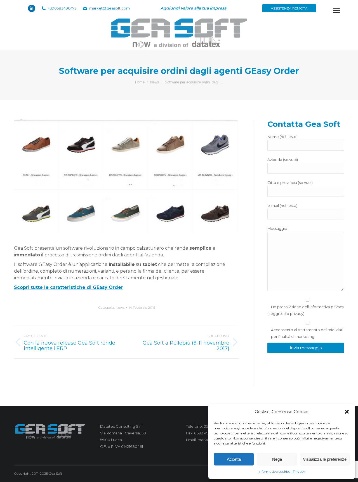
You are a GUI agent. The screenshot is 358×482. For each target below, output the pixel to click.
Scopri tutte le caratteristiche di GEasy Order (68, 287)
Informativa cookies (274, 471)
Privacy (299, 471)
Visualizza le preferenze (325, 459)
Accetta (234, 459)
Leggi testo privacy (285, 313)
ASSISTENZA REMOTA (289, 8)
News (120, 307)
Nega (277, 459)
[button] (347, 412)
